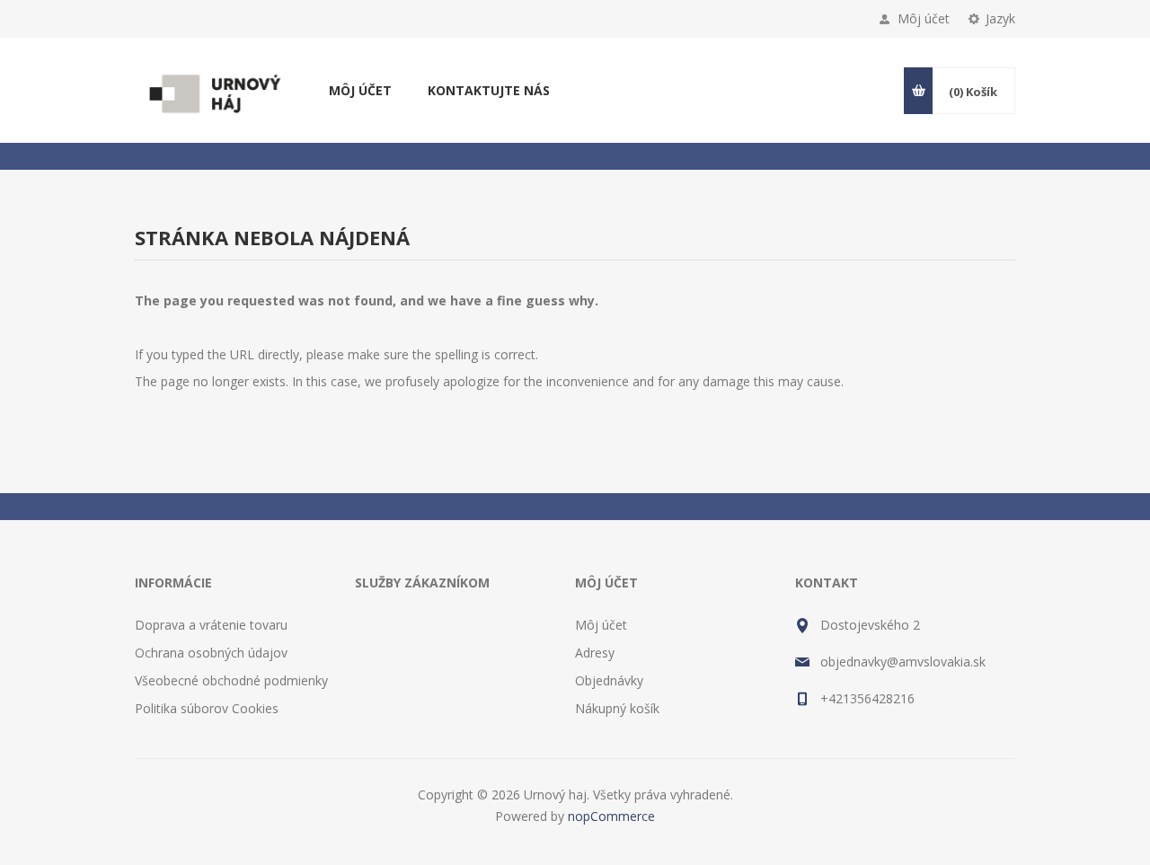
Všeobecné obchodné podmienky (231, 680)
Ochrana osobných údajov (211, 652)
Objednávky (609, 680)
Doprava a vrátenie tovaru (211, 624)
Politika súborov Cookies (207, 708)
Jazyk (1000, 18)
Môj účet (924, 18)
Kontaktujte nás (489, 90)
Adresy (595, 652)
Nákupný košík (617, 708)
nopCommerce (611, 816)
